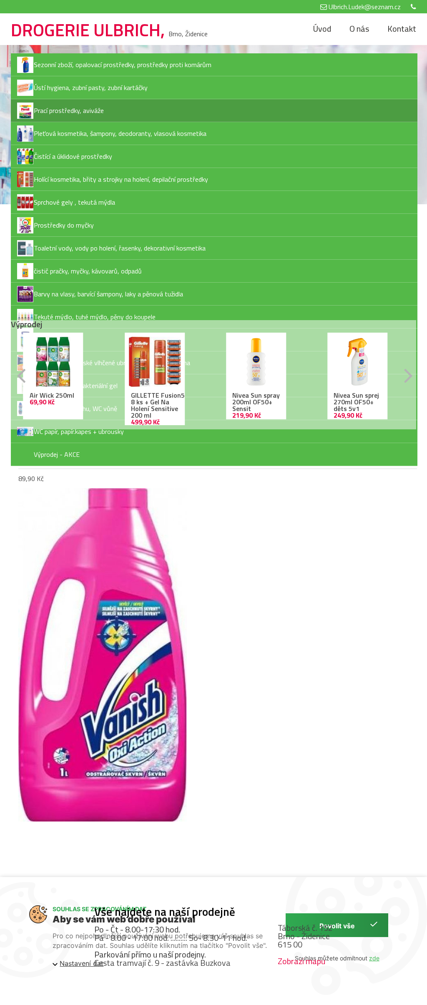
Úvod (322, 28)
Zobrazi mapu (301, 961)
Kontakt (401, 28)
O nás (359, 28)
